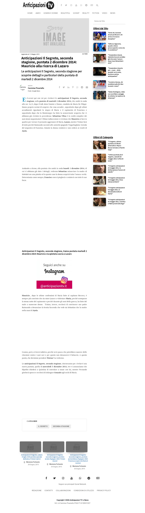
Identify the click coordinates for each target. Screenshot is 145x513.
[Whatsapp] (82, 5)
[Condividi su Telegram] (83, 87)
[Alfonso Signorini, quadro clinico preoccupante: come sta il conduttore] (99, 47)
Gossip (76, 13)
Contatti (48, 490)
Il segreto (43, 426)
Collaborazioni (63, 490)
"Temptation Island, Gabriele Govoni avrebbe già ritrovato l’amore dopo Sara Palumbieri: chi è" (116, 59)
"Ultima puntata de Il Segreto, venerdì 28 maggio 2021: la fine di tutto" (115, 158)
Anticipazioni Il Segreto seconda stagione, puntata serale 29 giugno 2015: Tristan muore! (55, 458)
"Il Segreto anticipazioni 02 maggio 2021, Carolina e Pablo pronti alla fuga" (116, 201)
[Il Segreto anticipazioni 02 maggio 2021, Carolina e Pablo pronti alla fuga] (99, 202)
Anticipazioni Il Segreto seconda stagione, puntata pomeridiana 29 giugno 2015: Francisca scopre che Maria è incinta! (78, 459)
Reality (85, 13)
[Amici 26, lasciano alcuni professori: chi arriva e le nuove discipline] (99, 36)
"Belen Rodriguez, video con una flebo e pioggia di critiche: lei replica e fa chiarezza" (116, 95)
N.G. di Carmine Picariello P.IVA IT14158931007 (72, 503)
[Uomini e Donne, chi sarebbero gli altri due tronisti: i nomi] (99, 84)
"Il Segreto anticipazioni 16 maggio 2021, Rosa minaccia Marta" (116, 180)
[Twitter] (67, 5)
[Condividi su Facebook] (61, 87)
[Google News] (93, 5)
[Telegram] (87, 5)
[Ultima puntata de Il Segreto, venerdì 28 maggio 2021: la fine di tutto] (99, 158)
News (112, 13)
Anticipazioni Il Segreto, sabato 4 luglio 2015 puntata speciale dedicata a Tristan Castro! (31, 457)
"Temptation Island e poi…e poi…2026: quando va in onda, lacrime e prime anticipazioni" (115, 72)
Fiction (95, 13)
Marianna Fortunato (33, 462)
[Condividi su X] (65, 87)
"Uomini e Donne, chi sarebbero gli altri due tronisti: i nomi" (115, 84)
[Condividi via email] (88, 87)
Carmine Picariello (36, 88)
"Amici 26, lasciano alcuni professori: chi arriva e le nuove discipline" (115, 36)
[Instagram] (72, 5)
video (104, 13)
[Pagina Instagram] (54, 274)
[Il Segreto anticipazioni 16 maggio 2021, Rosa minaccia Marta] (99, 180)
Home (30, 13)
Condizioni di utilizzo (84, 490)
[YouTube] (77, 5)
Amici (38, 13)
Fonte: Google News (34, 91)
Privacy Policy (104, 490)
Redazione (37, 490)
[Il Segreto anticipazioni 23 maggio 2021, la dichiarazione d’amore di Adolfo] (99, 169)
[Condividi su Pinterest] (74, 87)
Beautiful (65, 13)
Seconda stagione (61, 426)
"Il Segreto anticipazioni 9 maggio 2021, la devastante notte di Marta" (116, 191)
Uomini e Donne (51, 13)
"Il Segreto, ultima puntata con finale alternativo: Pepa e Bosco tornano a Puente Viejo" (116, 145)
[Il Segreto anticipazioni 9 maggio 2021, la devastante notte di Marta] (99, 191)
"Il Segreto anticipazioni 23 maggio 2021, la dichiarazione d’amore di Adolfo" (116, 169)
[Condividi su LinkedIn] (70, 87)
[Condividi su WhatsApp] (78, 87)
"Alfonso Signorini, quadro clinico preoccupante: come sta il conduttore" (116, 47)
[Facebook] (63, 5)
